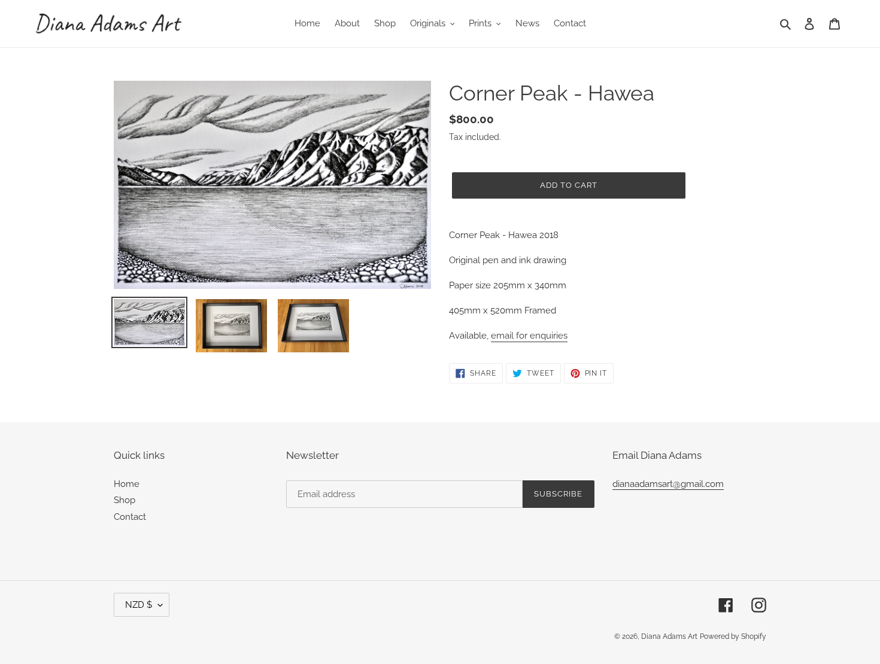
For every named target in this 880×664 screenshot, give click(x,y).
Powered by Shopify (733, 636)
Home (126, 484)
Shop (124, 500)
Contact (130, 516)
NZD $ (138, 604)
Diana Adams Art (669, 636)
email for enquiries (529, 335)
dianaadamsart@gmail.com (668, 484)
